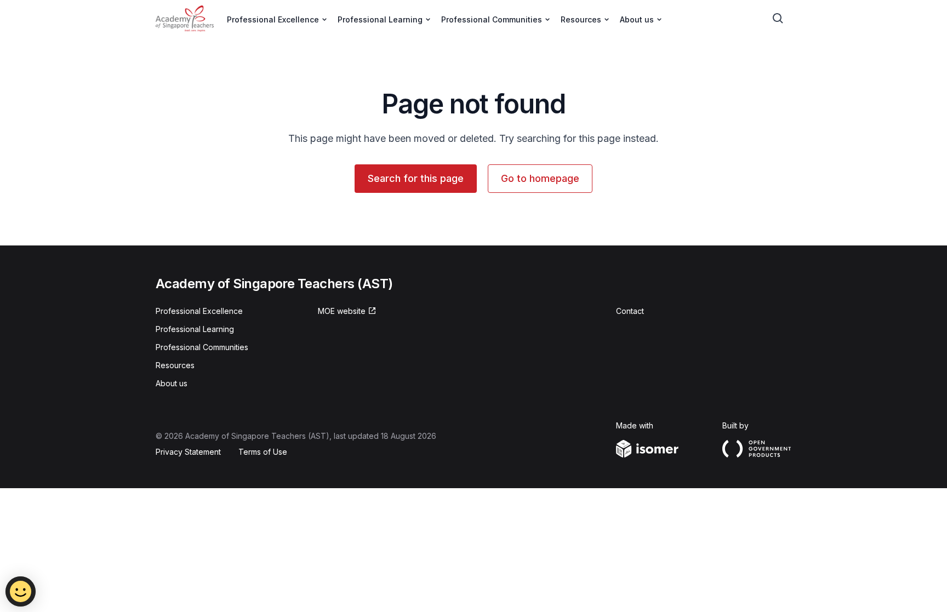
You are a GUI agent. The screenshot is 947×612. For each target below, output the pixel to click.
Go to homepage (540, 178)
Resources (175, 365)
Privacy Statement (188, 451)
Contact (630, 311)
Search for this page (416, 178)
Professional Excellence (199, 311)
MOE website (342, 311)
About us (171, 383)
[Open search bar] (778, 18)
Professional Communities (202, 347)
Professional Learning (195, 329)
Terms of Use (262, 451)
